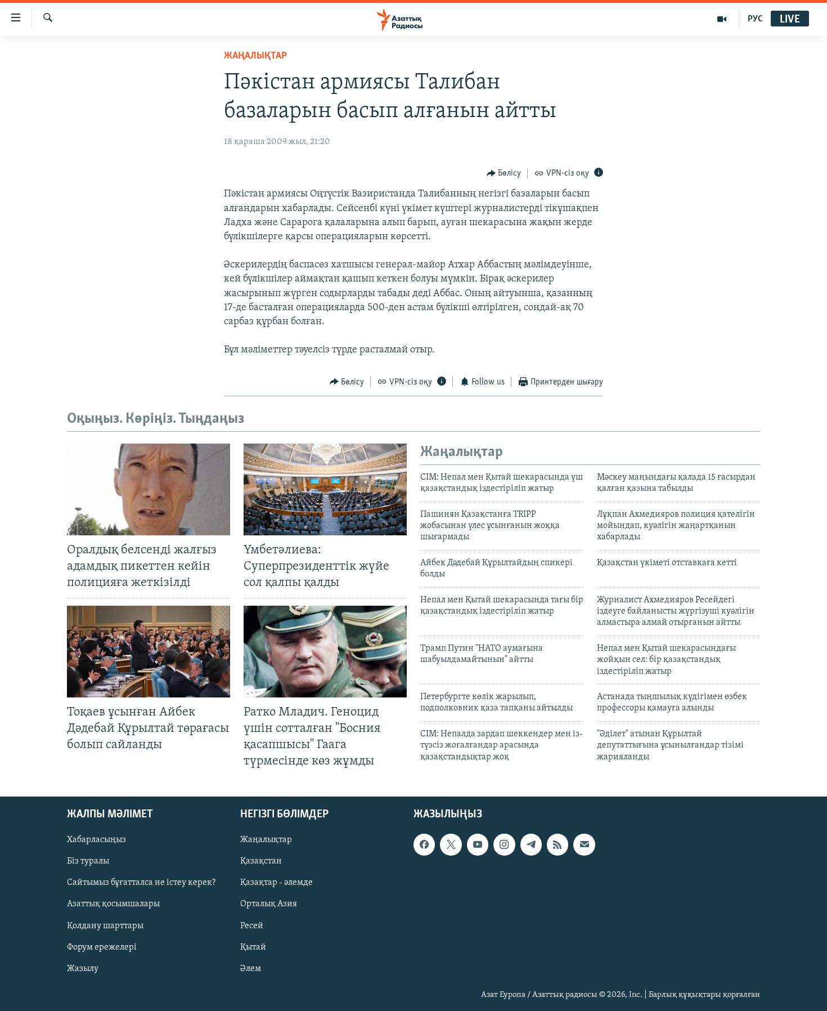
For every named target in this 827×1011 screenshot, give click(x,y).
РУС (755, 19)
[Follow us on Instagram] (504, 844)
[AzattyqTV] (722, 19)
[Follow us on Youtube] (477, 844)
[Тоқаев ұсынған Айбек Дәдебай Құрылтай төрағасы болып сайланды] (148, 651)
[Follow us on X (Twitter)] (450, 844)
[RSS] (557, 844)
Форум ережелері (102, 947)
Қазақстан (261, 861)
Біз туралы (88, 861)
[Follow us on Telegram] (531, 844)
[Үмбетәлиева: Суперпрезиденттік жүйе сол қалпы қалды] (325, 489)
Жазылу (82, 968)
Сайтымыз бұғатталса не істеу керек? (141, 883)
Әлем (250, 968)
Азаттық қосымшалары (113, 904)
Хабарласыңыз (96, 839)
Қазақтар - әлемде (276, 883)
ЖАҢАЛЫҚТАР (255, 56)
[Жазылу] (584, 844)
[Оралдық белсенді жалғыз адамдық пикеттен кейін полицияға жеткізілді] (148, 489)
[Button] (504, 173)
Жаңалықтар (266, 839)
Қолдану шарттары (105, 926)
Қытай (253, 947)
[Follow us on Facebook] (424, 844)
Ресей (251, 926)
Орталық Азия (268, 904)
